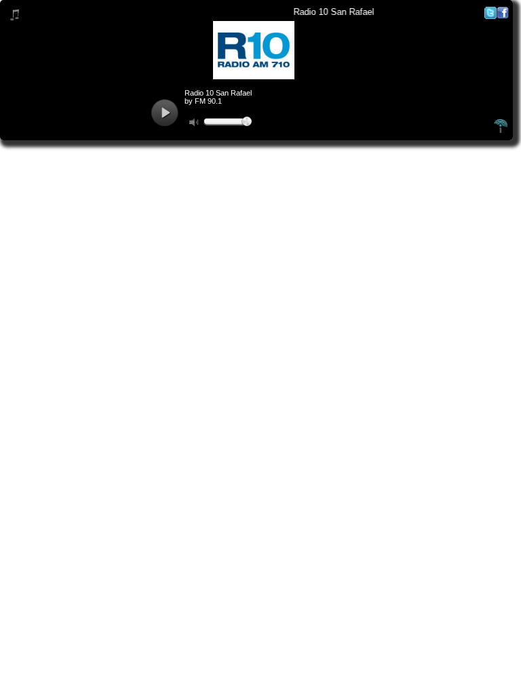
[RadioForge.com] (500, 130)
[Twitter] (490, 16)
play (164, 113)
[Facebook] (503, 16)
